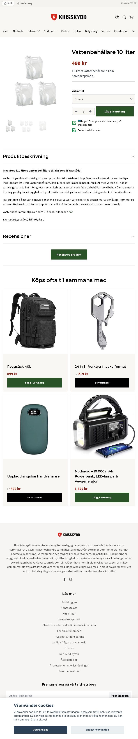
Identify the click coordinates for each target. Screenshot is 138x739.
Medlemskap (26, 3)
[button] (60, 82)
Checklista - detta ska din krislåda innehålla (69, 625)
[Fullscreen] (34, 80)
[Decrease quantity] (76, 111)
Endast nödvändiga (97, 729)
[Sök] (124, 17)
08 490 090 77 (129, 3)
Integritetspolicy (69, 619)
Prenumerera (120, 695)
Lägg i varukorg (34, 382)
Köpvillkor (69, 613)
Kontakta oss (69, 608)
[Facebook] (64, 579)
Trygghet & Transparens (69, 636)
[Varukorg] (131, 17)
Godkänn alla (40, 729)
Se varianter (102, 382)
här (71, 212)
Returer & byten (69, 654)
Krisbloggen (69, 602)
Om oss (69, 648)
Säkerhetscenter (69, 671)
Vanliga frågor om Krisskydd (69, 642)
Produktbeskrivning (26, 156)
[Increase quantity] (90, 111)
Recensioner (17, 236)
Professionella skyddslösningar (69, 665)
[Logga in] (117, 17)
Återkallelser (69, 659)
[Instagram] (70, 579)
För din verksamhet (69, 631)
